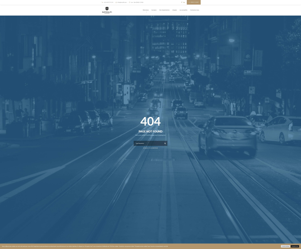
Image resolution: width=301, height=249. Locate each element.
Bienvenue (146, 10)
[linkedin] (184, 2)
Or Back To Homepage (150, 148)
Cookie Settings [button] (285, 246)
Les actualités (183, 10)
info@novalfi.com (122, 2)
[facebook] (181, 2)
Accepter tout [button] (295, 246)
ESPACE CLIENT (195, 2)
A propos (154, 10)
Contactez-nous (194, 10)
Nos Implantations (164, 10)
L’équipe (174, 10)
